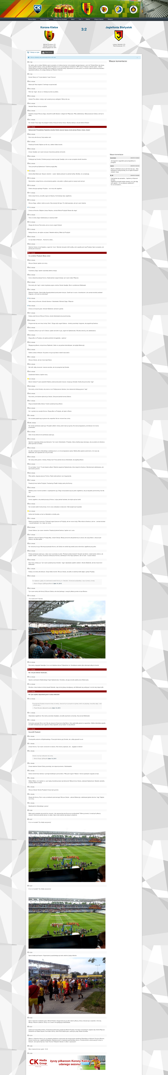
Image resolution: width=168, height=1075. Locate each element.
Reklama (110, 19)
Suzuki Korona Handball (60, 19)
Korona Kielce (32, 19)
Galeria (88, 19)
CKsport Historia (98, 19)
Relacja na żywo (34, 52)
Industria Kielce (44, 19)
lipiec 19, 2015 (58, 583)
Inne (80, 19)
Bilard (72, 19)
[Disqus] (125, 86)
